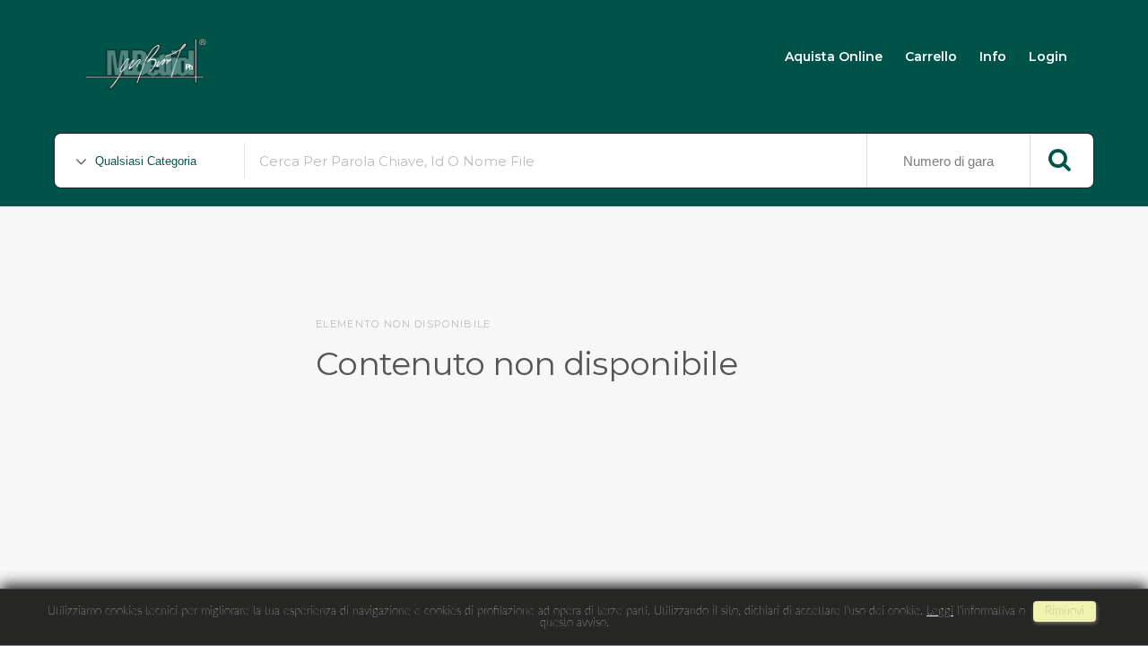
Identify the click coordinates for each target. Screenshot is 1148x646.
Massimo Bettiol (315, 55)
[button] (1100, 572)
